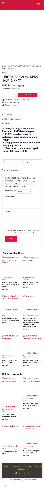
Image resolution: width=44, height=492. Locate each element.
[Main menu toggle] (38, 5)
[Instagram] (24, 473)
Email (8, 221)
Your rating (10, 191)
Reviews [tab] (5, 123)
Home (4, 66)
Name (8, 211)
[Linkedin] (20, 473)
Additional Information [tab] (11, 119)
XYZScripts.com (31, 479)
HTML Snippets (13, 479)
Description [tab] (7, 115)
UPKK (26, 66)
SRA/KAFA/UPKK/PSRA (15, 66)
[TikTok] (16, 473)
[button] (5, 486)
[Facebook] (28, 473)
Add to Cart (27, 94)
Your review (11, 196)
